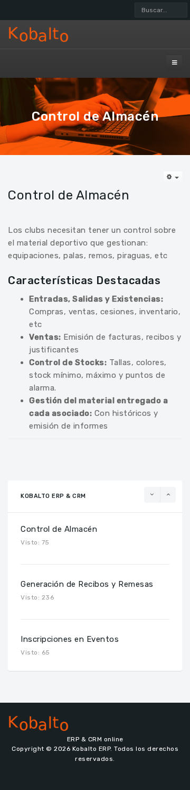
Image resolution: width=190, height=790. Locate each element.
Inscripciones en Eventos (70, 639)
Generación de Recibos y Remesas (87, 584)
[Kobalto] (95, 34)
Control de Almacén (59, 529)
